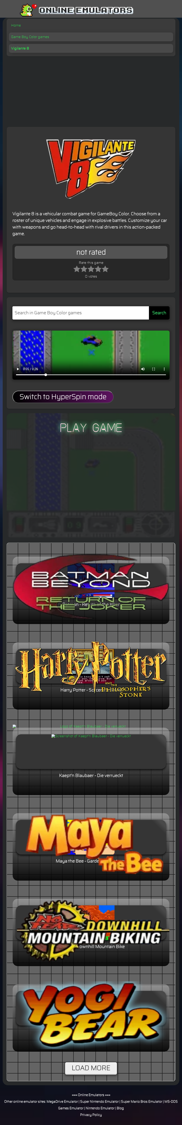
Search (159, 313)
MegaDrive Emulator (62, 1101)
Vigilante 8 (20, 48)
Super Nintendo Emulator (99, 1101)
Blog (120, 1108)
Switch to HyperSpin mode (63, 396)
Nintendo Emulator (100, 1108)
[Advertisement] (91, 89)
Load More (91, 1068)
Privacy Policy (91, 1115)
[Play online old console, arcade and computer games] (70, 10)
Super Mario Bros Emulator (141, 1101)
